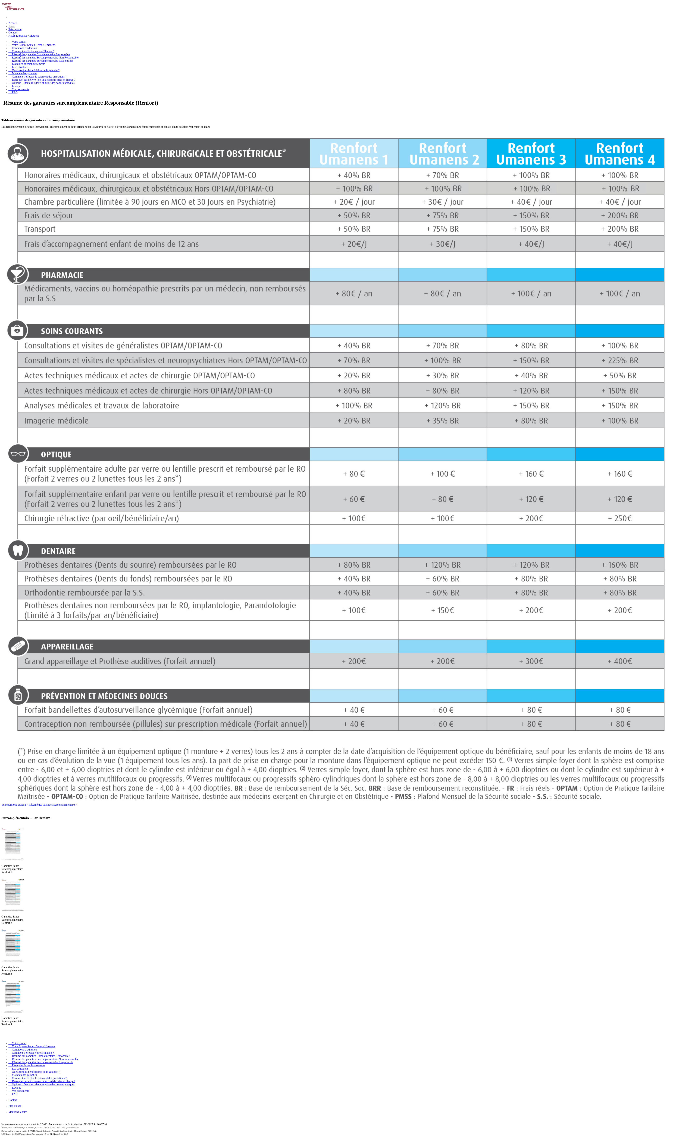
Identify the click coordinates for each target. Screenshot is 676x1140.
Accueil (12, 22)
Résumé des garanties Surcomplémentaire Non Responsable (43, 57)
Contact (12, 32)
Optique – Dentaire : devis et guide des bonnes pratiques (41, 82)
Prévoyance (14, 29)
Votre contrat (17, 41)
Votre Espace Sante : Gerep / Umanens (31, 44)
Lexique (14, 86)
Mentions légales (17, 1111)
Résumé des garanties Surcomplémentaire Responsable (40, 60)
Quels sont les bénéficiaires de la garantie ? (34, 70)
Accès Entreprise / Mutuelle (23, 35)
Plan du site (14, 1105)
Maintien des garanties (22, 73)
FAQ (13, 92)
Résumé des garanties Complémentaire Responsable (39, 54)
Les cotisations (18, 67)
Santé (11, 26)
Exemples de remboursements (26, 63)
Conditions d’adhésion (22, 48)
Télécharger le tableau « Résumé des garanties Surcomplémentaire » (39, 804)
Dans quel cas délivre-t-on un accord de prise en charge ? (41, 79)
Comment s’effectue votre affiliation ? (31, 51)
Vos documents (18, 89)
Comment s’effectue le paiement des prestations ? (37, 76)
